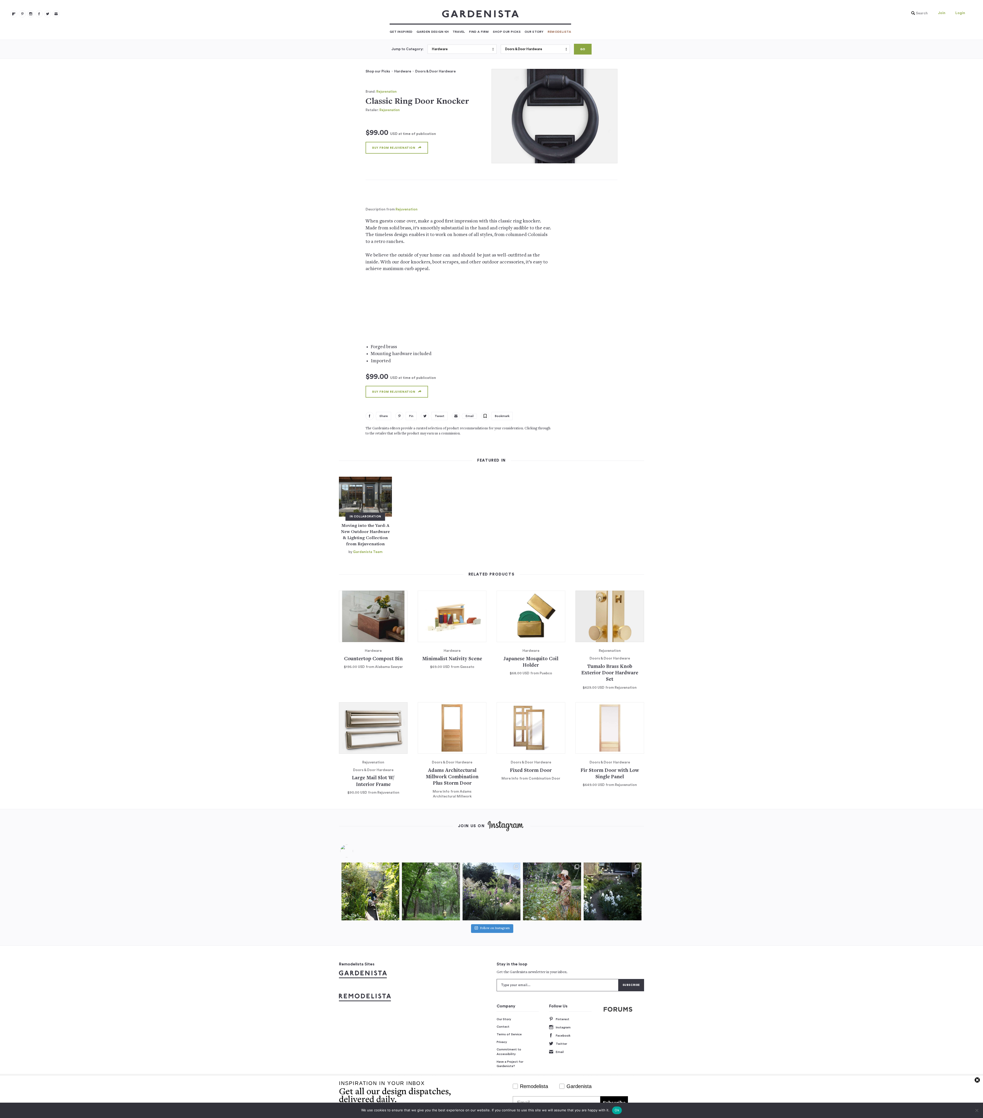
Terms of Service (509, 1034)
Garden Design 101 (432, 31)
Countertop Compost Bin (373, 659)
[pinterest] (22, 13)
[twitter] (47, 13)
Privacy (502, 1042)
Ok (617, 1110)
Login (960, 13)
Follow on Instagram (495, 928)
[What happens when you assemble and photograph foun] (431, 891)
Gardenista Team (367, 552)
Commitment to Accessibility (509, 1052)
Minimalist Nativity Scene (452, 659)
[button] (918, 13)
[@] (354, 851)
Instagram (563, 1027)
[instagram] (30, 13)
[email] (56, 13)
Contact (503, 1026)
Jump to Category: (407, 49)
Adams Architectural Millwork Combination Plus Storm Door (452, 777)
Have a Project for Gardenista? (510, 1064)
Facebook (563, 1035)
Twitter (561, 1043)
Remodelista (559, 31)
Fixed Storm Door (531, 770)
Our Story (534, 31)
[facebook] (39, 13)
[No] (976, 1110)
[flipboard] (13, 13)
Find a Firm (479, 31)
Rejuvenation (386, 91)
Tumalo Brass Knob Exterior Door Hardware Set (609, 673)
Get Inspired (401, 31)
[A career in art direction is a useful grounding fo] (613, 891)
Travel (459, 31)
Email (560, 1051)
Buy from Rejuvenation (393, 147)
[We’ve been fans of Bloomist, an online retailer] (370, 891)
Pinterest (562, 1019)
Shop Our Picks (507, 31)
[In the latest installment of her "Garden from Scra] (491, 891)
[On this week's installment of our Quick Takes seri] (552, 891)
